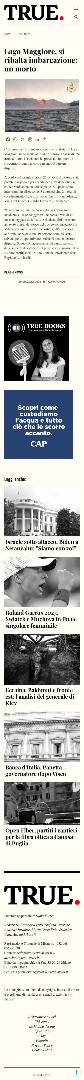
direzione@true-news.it (21, 957)
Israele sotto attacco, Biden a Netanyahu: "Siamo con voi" (41, 545)
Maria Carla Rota (45, 929)
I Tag (41, 1035)
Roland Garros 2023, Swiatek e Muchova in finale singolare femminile (41, 619)
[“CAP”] (38, 424)
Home (7, 34)
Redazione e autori (42, 1016)
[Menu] (76, 8)
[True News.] (34, 12)
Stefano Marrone (57, 924)
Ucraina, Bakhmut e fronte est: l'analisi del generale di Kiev (39, 696)
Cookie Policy (42, 1050)
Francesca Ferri (31, 924)
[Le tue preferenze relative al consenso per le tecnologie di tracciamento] (76, 1072)
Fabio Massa (45, 915)
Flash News (23, 34)
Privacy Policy (42, 1045)
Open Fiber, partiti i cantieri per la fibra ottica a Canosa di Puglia (41, 836)
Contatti (42, 1040)
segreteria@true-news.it (50, 971)
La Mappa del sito (42, 1026)
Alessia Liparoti (24, 934)
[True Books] (36, 378)
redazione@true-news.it (34, 953)
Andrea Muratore (17, 929)
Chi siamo (41, 1021)
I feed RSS (42, 1031)
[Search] (76, 17)
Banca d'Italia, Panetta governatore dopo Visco (35, 770)
